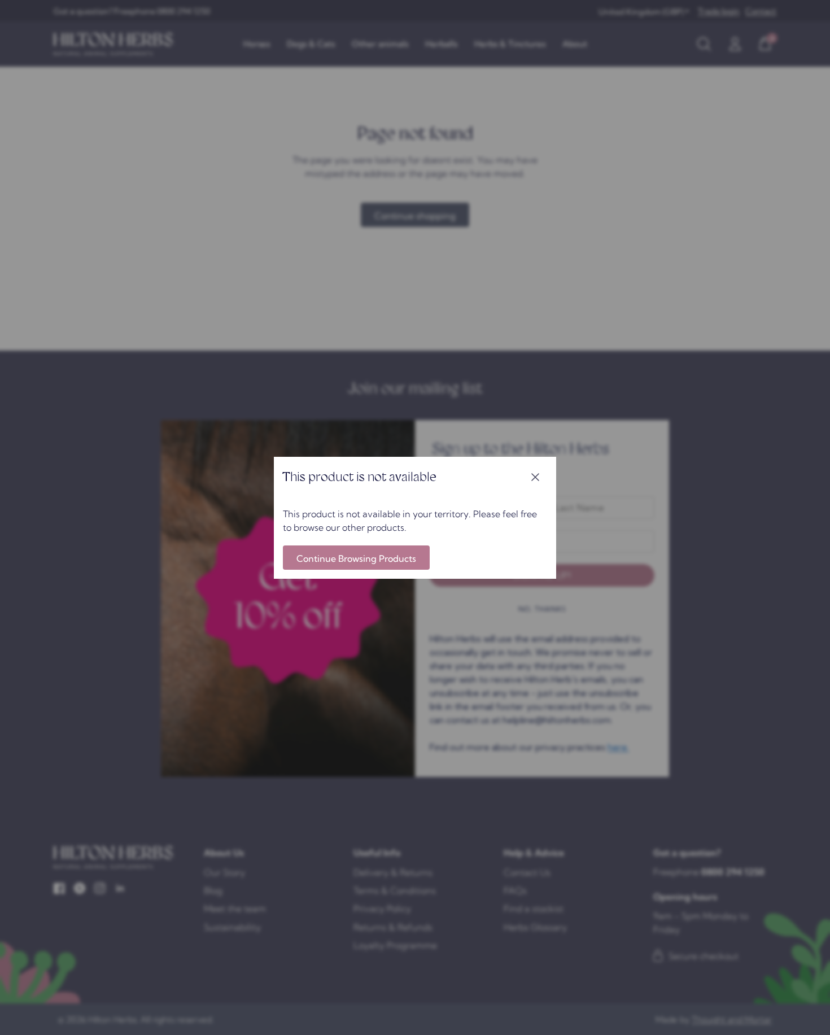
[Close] (535, 477)
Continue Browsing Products (356, 558)
